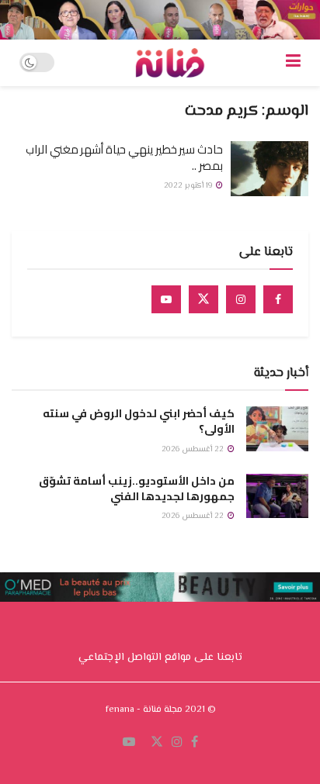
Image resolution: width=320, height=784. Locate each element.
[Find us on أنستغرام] (177, 743)
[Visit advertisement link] (160, 20)
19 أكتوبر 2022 (189, 186)
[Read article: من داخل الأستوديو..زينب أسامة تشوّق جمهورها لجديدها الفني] (277, 496)
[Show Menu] (293, 63)
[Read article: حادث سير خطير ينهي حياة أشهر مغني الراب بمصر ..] (269, 169)
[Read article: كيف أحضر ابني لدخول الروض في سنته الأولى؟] (277, 428)
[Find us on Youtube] (166, 299)
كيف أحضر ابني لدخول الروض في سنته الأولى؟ (139, 421)
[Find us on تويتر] (157, 743)
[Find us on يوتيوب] (129, 743)
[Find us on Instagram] (241, 299)
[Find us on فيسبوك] (194, 743)
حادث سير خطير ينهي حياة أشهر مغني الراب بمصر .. (124, 157)
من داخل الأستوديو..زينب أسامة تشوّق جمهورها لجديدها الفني (137, 488)
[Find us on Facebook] (278, 299)
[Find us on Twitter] (203, 299)
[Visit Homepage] (170, 62)
